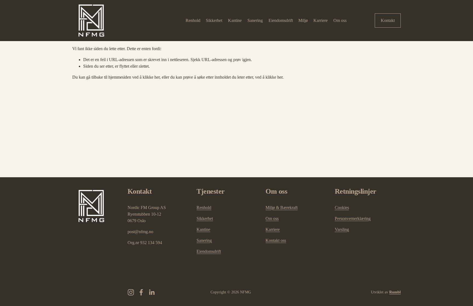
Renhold (193, 20)
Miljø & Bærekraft (282, 207)
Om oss (340, 20)
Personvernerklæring (353, 218)
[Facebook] (141, 292)
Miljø (303, 20)
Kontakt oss (276, 240)
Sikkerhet (214, 20)
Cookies (342, 207)
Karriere (320, 20)
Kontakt (388, 20)
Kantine (235, 20)
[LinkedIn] (151, 292)
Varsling (342, 229)
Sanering (255, 20)
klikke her (151, 77)
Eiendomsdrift (281, 20)
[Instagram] (131, 292)
